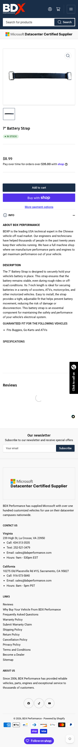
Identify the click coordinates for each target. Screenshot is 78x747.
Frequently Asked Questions (20, 614)
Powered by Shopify (54, 718)
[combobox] (39, 22)
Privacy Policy (11, 644)
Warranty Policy (13, 619)
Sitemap (8, 660)
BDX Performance (32, 718)
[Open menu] (71, 9)
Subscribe (65, 448)
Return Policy (11, 634)
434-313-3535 (21, 542)
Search (67, 22)
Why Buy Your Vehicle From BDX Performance (32, 609)
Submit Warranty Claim (17, 624)
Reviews (8, 604)
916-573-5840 (21, 575)
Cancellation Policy (15, 639)
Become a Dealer (13, 654)
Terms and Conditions (17, 649)
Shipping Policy (12, 629)
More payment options (39, 207)
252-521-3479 (21, 547)
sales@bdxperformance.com (33, 552)
